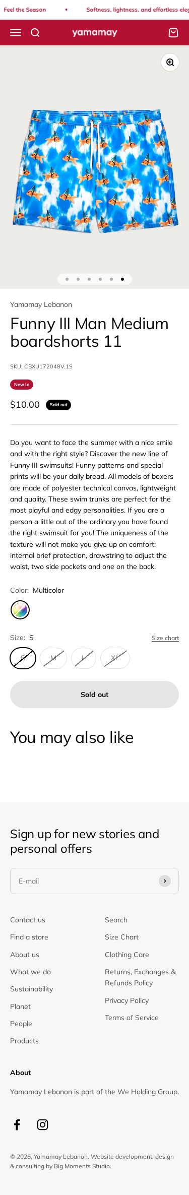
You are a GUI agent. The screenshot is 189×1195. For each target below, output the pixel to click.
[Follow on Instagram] (42, 1124)
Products (24, 1040)
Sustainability (31, 988)
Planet (20, 1006)
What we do (30, 971)
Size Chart (122, 936)
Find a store (29, 936)
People (21, 1023)
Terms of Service (132, 1017)
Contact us (27, 919)
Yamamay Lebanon (41, 304)
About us (24, 954)
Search (116, 919)
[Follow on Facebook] (17, 1124)
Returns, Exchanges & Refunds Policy (140, 977)
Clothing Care (127, 954)
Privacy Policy (127, 1000)
